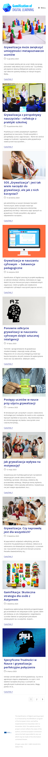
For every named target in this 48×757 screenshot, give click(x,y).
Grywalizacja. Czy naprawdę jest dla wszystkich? (23, 530)
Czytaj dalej (8, 79)
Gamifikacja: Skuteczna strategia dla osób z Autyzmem (19, 595)
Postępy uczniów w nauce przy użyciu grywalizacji (21, 401)
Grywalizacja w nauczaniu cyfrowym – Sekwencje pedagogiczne (21, 264)
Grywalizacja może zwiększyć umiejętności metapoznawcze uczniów (24, 50)
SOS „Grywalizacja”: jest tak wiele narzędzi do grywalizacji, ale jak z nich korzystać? (22, 188)
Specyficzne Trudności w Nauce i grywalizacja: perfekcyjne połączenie (20, 663)
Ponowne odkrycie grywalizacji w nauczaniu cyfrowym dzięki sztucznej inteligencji (21, 333)
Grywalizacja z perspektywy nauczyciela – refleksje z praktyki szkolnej (22, 118)
